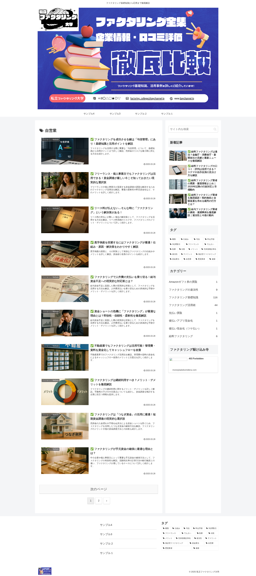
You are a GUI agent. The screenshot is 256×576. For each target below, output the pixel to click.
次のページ (98, 489)
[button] (215, 129)
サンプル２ (106, 543)
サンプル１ (106, 553)
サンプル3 (106, 534)
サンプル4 (106, 524)
